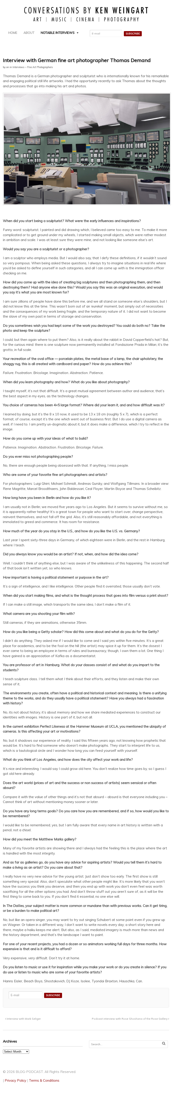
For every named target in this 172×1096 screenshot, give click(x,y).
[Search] (163, 1043)
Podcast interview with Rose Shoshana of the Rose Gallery (130, 1018)
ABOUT (29, 33)
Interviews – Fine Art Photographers (33, 67)
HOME (12, 33)
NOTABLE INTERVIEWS (58, 33)
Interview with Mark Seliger (23, 1018)
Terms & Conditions (44, 1080)
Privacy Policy (15, 1080)
